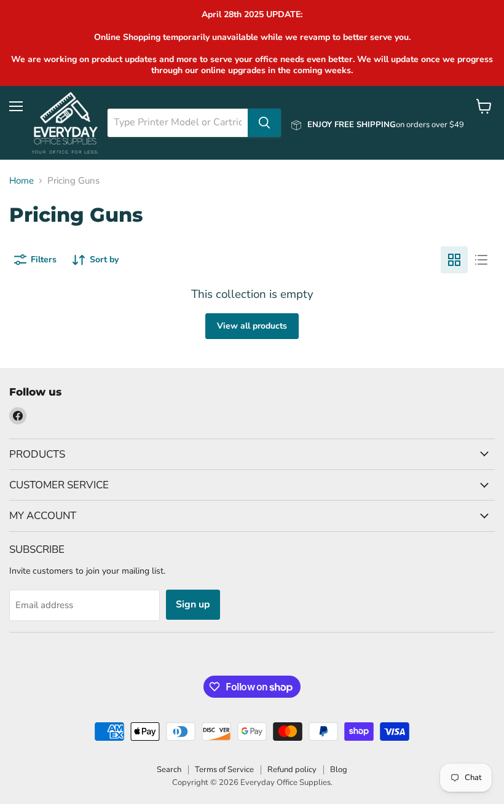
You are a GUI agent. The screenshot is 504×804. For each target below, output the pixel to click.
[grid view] (454, 259)
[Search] (264, 123)
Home (21, 181)
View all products (252, 326)
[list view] (481, 259)
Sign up (193, 604)
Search (169, 769)
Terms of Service (224, 769)
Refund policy (292, 769)
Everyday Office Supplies (285, 782)
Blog (338, 769)
